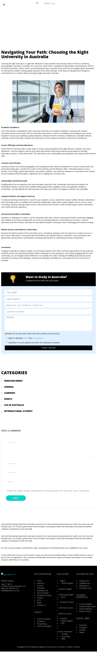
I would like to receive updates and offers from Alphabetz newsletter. (34, 342)
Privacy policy (37, 338)
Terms (26, 338)
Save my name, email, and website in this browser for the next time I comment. (48, 490)
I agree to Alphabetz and (25, 338)
